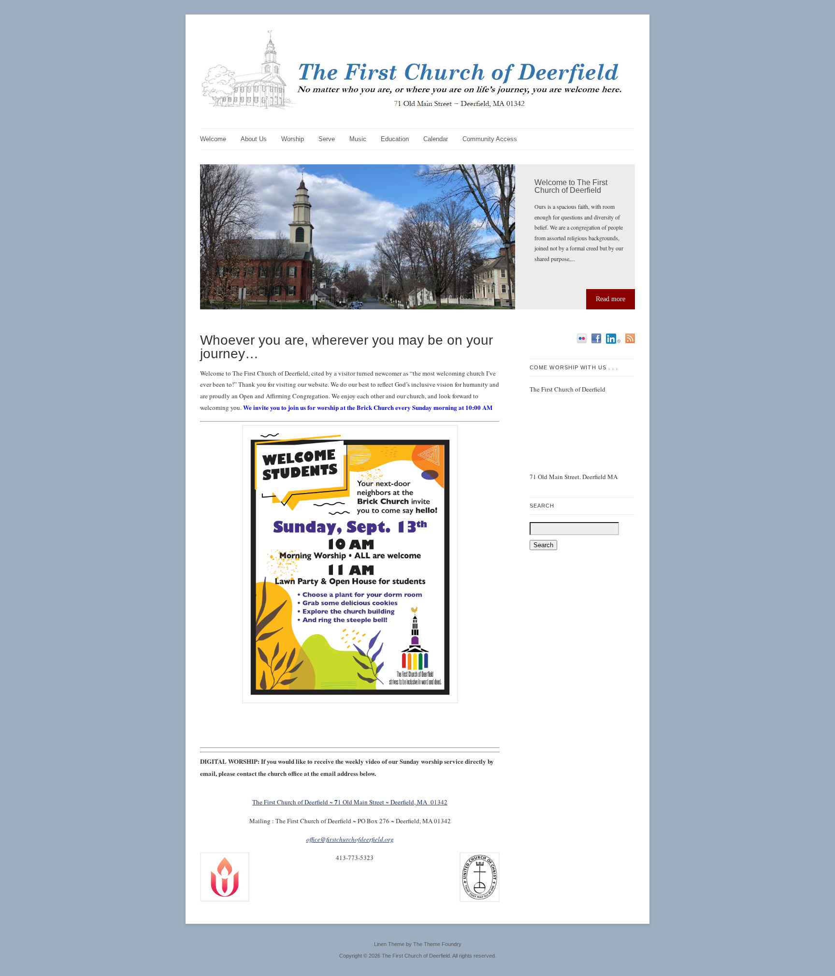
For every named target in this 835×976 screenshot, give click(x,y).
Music (357, 139)
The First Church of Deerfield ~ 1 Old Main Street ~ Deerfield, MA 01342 (349, 802)
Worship (292, 139)
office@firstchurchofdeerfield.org (350, 839)
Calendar (435, 139)
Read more (610, 299)
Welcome (213, 139)
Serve (326, 139)
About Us (254, 139)
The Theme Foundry (437, 944)
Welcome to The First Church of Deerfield (570, 186)
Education (395, 139)
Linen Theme (389, 944)
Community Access (489, 139)
